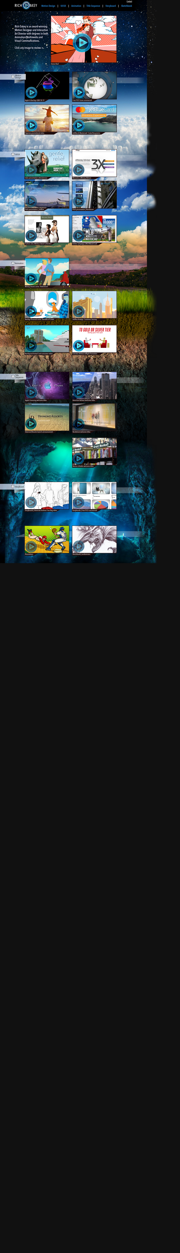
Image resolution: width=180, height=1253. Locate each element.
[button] (126, 7)
